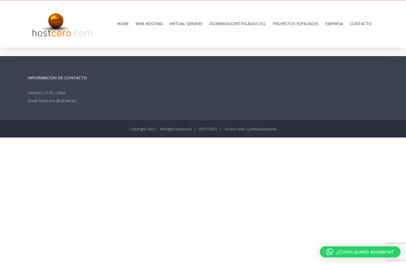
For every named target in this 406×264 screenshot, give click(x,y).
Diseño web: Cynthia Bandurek (250, 128)
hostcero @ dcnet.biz (58, 100)
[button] (360, 251)
